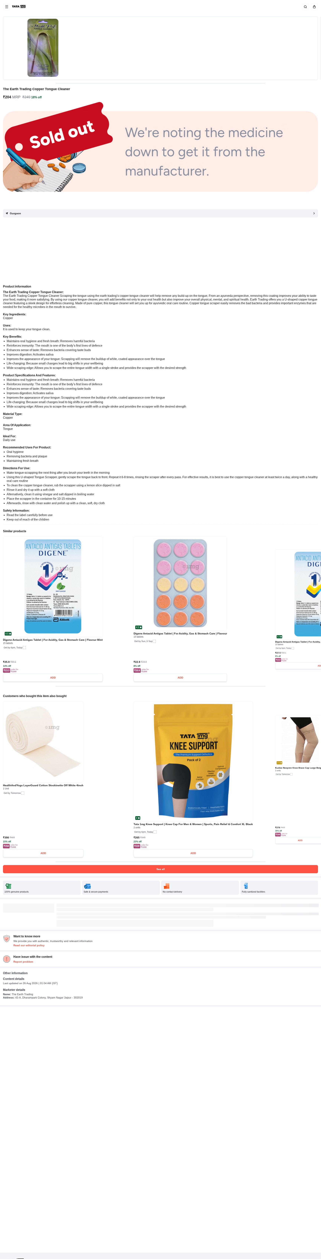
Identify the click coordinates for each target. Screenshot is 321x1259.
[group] (160, 48)
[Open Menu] (6, 6)
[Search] (304, 6)
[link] (19, 6)
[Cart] (313, 6)
